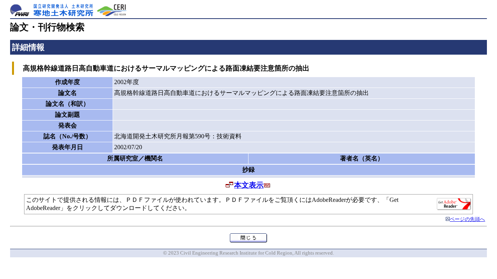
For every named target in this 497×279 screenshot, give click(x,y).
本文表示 (249, 185)
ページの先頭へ (467, 219)
